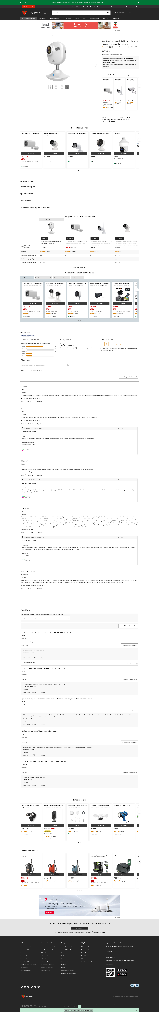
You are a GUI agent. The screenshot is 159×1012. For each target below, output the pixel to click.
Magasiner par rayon (30, 18)
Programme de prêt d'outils (47, 967)
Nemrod (24, 764)
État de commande (25, 952)
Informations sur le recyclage (67, 970)
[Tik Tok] (39, 987)
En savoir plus (109, 964)
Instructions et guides (45, 970)
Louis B (23, 389)
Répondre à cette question (129, 645)
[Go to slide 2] (56, 87)
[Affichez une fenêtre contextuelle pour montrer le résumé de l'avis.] (79, 314)
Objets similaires (134, 46)
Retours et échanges (25, 958)
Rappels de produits (25, 961)
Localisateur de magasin (26, 946)
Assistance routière (45, 955)
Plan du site (83, 952)
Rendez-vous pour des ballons (47, 964)
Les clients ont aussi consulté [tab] (43, 277)
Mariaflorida (24, 574)
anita (23, 635)
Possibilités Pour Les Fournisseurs (68, 973)
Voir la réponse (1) (133, 663)
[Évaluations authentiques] (28, 335)
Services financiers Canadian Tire (48, 946)
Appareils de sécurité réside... (43, 35)
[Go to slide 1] (51, 87)
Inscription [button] (86, 6)
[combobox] (130, 377)
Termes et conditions (86, 949)
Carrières (63, 955)
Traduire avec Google (27, 472)
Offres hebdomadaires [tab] (27, 277)
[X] (25, 987)
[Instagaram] (28, 987)
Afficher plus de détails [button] (79, 267)
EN (136, 6)
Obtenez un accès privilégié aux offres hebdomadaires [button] (79, 1010)
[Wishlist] (130, 13)
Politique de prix (84, 958)
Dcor (23, 734)
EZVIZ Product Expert (29, 686)
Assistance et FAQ (25, 949)
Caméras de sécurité (59, 35)
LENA (23, 702)
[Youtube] (32, 987)
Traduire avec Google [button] (28, 642)
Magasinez (100, 2)
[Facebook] (22, 987)
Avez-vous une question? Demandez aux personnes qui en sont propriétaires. (42, 614)
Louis (22, 411)
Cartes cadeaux (44, 958)
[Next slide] (138, 3)
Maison (30, 35)
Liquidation (68, 18)
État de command (120, 12)
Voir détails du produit (122, 46)
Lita (22, 511)
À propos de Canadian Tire (67, 946)
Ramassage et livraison (26, 955)
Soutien (94, 6)
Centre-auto (115, 18)
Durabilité (63, 967)
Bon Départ (63, 964)
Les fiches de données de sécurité (28, 964)
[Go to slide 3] (62, 87)
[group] (31, 159)
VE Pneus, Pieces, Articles (46, 952)
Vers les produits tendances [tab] (61, 277)
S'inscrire (109, 951)
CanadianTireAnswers (30, 718)
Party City (105, 18)
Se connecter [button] (131, 6)
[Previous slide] (21, 3)
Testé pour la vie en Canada (67, 961)
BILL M (23, 464)
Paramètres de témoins (26, 970)
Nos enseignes (64, 952)
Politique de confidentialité (87, 946)
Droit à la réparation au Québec (88, 961)
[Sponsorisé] (79, 25)
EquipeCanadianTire (29, 779)
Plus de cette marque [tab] (77, 277)
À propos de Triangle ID (66, 949)
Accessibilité (84, 955)
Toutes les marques (65, 958)
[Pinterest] (35, 987)
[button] (108, 13)
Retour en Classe (94, 18)
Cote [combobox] (22, 370)
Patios (77, 18)
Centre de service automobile (47, 949)
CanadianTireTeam (29, 652)
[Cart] (136, 13)
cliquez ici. (112, 121)
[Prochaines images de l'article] (95, 65)
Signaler (39, 401)
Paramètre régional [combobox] (35, 370)
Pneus (84, 18)
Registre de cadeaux (45, 961)
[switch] (23, 246)
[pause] (25, 3)
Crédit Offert (77, 6)
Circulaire (43, 18)
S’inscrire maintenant (99, 932)
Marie (23, 671)
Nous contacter (24, 967)
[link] (108, 47)
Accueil (24, 35)
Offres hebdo (55, 18)
